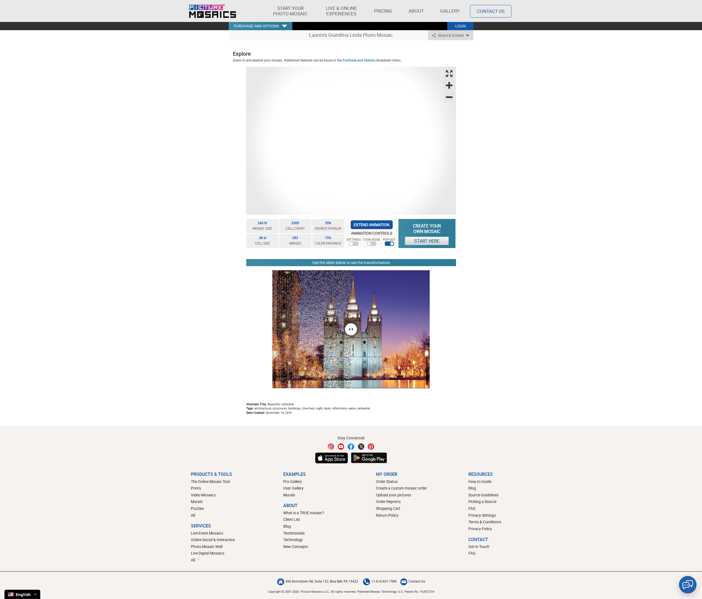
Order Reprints (388, 501)
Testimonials (294, 533)
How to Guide (479, 481)
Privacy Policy (480, 528)
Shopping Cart (388, 508)
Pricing (383, 11)
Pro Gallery (292, 481)
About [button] (416, 11)
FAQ (471, 508)
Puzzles (197, 508)
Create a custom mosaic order (401, 488)
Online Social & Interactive (213, 539)
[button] (290, 11)
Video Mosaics (203, 494)
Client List (291, 519)
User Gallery (293, 488)
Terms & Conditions (484, 521)
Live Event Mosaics (207, 533)
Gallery (450, 11)
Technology (293, 539)
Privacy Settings (482, 515)
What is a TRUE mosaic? (303, 512)
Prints (196, 488)
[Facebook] (351, 446)
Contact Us (491, 11)
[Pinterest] (371, 446)
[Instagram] (331, 446)
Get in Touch (478, 546)
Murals (197, 501)
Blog (287, 526)
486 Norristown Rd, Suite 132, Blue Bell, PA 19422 (321, 581)
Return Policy (387, 515)
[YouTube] (341, 446)
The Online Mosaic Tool (210, 481)
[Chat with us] (688, 585)
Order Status (387, 481)
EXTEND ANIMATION (371, 224)
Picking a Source (482, 501)
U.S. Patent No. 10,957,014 (416, 591)
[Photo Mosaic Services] (212, 11)
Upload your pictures (393, 494)
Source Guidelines (483, 494)
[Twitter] (361, 446)
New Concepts (295, 546)
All (193, 515)
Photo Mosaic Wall (206, 546)
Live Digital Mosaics (207, 553)
